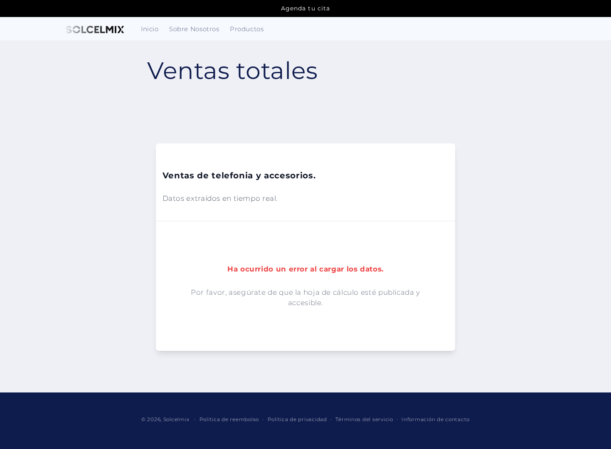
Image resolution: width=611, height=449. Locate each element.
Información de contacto (436, 419)
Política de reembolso (229, 419)
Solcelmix (176, 419)
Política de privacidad (297, 419)
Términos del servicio (364, 419)
